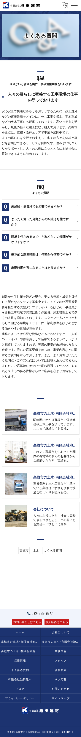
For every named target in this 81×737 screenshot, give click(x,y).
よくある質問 (53, 550)
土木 (36, 550)
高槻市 (24, 550)
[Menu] (74, 5)
